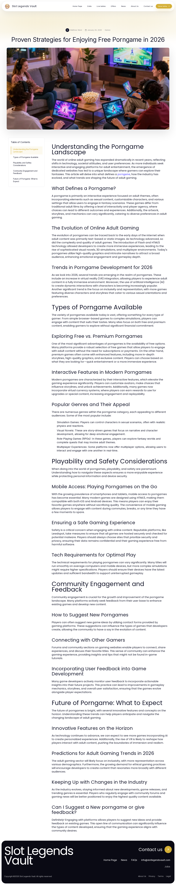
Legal (168, 876)
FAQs (134, 860)
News (124, 860)
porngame (124, 174)
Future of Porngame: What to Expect (25, 180)
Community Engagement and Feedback (25, 172)
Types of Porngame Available (25, 157)
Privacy (152, 876)
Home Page (110, 860)
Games (107, 30)
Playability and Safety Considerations (22, 164)
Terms (161, 876)
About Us (142, 876)
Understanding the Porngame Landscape (25, 150)
